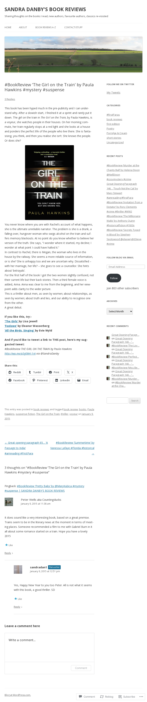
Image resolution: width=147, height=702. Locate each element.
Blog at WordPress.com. (18, 695)
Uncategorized (115, 142)
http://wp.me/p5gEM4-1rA (20, 353)
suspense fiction (25, 414)
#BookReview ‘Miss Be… (126, 367)
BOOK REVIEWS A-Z (45, 27)
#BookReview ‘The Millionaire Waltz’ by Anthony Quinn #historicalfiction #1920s (123, 220)
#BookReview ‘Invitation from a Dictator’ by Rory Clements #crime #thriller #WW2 (124, 207)
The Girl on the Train (48, 414)
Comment (81, 668)
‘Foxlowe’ (11, 326)
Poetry (110, 128)
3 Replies (10, 99)
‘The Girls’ (12, 321)
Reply (8, 553)
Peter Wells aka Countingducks (41, 499)
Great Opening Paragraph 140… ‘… (123, 340)
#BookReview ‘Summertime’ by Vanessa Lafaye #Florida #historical (72, 448)
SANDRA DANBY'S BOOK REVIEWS (45, 9)
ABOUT (23, 27)
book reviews (41, 409)
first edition (113, 124)
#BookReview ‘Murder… (125, 378)
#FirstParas (113, 114)
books (82, 409)
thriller (64, 414)
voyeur (73, 414)
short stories (114, 137)
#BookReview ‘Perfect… (125, 356)
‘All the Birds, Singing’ (20, 330)
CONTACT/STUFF (73, 27)
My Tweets (113, 92)
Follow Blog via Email (120, 257)
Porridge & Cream (117, 133)
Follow (114, 278)
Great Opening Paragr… (125, 334)
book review (71, 409)
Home (8, 27)
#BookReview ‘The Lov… (126, 345)
